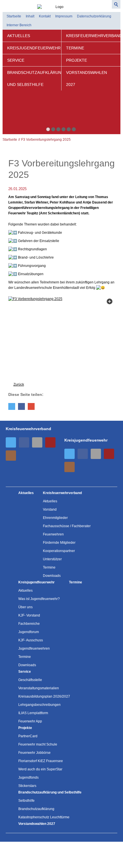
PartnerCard (27, 736)
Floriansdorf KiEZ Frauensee (40, 761)
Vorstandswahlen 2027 (86, 78)
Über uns (25, 607)
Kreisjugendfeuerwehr (34, 48)
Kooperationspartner (59, 551)
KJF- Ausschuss (30, 640)
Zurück (18, 384)
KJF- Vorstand (29, 615)
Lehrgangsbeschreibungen (39, 705)
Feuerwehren (53, 534)
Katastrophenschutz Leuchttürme (44, 817)
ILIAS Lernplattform (33, 713)
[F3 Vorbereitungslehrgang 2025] (61, 336)
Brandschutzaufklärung (36, 809)
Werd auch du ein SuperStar (40, 769)
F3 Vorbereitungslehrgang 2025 (46, 140)
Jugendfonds (28, 777)
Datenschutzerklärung (94, 16)
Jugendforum (28, 632)
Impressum (63, 16)
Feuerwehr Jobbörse (34, 753)
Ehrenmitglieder (55, 518)
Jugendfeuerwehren (34, 648)
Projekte (76, 60)
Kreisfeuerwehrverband (93, 35)
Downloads (52, 576)
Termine (75, 48)
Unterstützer (52, 559)
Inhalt (30, 16)
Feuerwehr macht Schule (37, 744)
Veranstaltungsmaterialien (38, 688)
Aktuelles (18, 35)
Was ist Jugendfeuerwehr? (39, 599)
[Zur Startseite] (62, 5)
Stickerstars (27, 786)
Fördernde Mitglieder (59, 543)
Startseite (14, 16)
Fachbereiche (29, 624)
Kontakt (45, 16)
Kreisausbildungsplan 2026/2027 (44, 696)
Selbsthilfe (26, 801)
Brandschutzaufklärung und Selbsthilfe (34, 78)
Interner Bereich (19, 25)
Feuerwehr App (30, 721)
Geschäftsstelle (30, 680)
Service (15, 60)
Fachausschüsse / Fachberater (67, 526)
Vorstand (50, 509)
